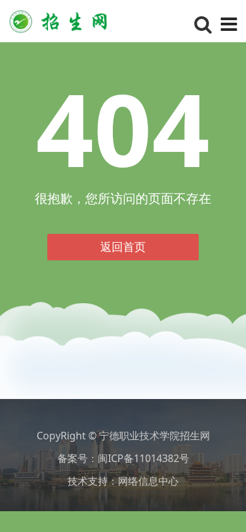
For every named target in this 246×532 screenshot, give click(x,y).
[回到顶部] (230, 516)
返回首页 (123, 246)
